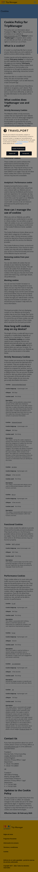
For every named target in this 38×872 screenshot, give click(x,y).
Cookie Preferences (18, 148)
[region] (19, 142)
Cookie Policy (18, 143)
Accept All (26, 153)
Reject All (12, 153)
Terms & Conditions (22, 142)
